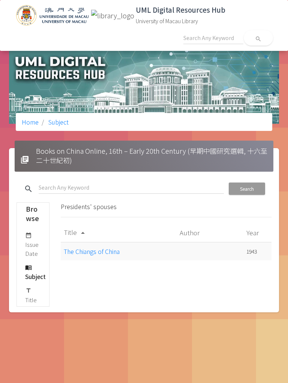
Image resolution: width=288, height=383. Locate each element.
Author (190, 232)
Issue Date (32, 244)
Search (247, 189)
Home (30, 121)
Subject (58, 121)
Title (31, 295)
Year (253, 232)
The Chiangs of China (92, 251)
